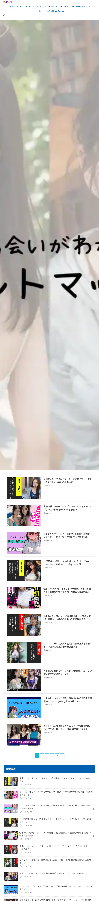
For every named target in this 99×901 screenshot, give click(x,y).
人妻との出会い (64, 6)
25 (57, 756)
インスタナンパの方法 (50, 6)
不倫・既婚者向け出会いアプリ (81, 6)
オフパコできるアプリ (17, 6)
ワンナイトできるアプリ (33, 6)
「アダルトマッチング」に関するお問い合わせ (50, 11)
